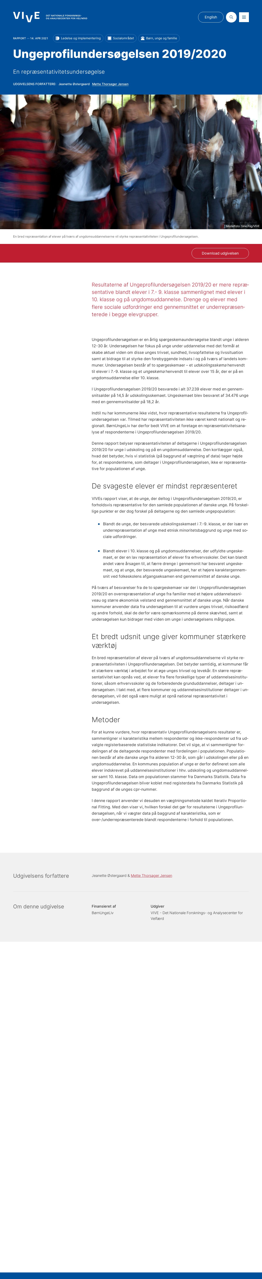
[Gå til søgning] (231, 17)
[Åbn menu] (244, 17)
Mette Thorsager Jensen (110, 84)
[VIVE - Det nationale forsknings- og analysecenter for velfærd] (50, 17)
